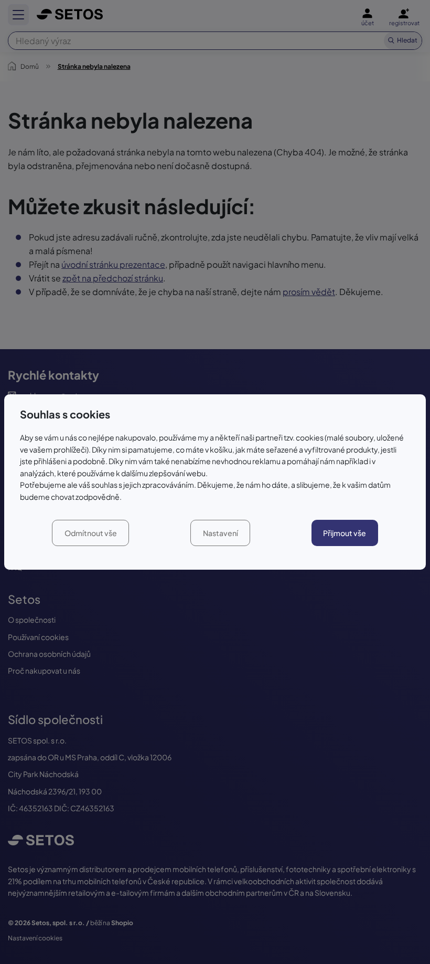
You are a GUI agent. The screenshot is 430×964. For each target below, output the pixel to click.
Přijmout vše (344, 533)
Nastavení (220, 533)
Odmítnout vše (90, 533)
